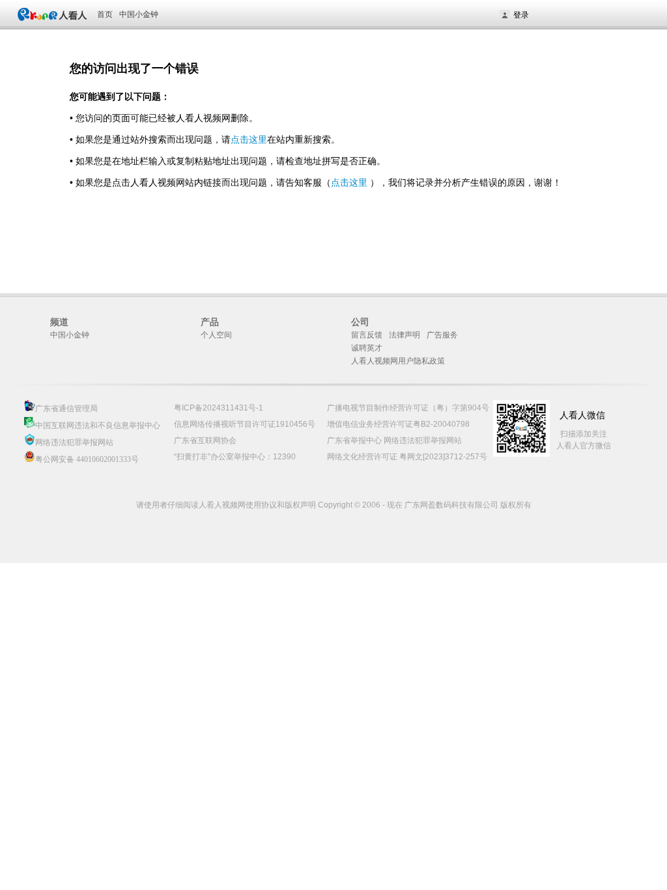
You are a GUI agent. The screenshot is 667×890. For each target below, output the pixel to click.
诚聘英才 (366, 347)
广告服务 (442, 334)
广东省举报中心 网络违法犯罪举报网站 (394, 440)
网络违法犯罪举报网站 (74, 442)
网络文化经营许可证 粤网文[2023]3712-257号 (407, 456)
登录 (521, 15)
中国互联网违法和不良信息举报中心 (97, 425)
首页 (105, 14)
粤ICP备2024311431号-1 (218, 407)
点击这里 (249, 139)
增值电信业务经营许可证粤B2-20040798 (398, 424)
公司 (360, 322)
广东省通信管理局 (66, 408)
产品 (210, 322)
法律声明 (404, 334)
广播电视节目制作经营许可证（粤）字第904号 (408, 407)
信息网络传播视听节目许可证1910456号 (244, 424)
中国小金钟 (138, 14)
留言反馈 (366, 334)
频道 (59, 322)
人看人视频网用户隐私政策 (398, 361)
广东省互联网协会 (205, 440)
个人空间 (216, 334)
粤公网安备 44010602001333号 (87, 459)
